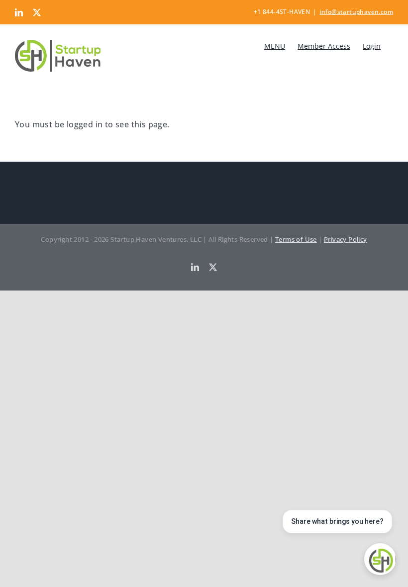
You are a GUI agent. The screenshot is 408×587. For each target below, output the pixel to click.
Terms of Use (296, 239)
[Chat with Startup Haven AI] (380, 559)
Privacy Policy (345, 239)
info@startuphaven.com (356, 11)
